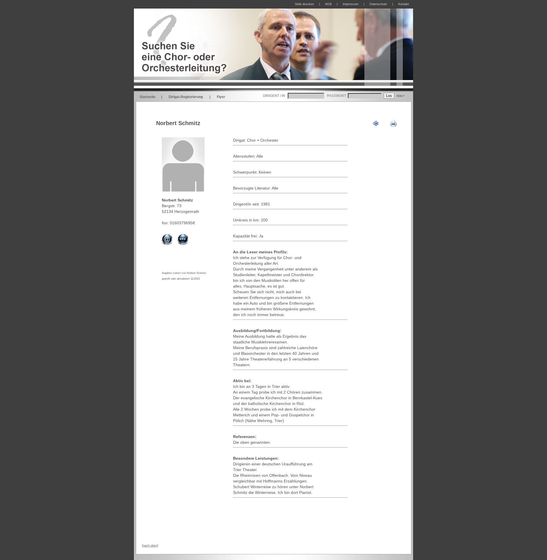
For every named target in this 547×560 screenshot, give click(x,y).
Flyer (221, 97)
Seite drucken (304, 4)
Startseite (148, 97)
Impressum (350, 4)
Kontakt (403, 4)
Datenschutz (378, 4)
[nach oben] (150, 545)
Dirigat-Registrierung (186, 97)
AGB (328, 4)
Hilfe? (401, 95)
